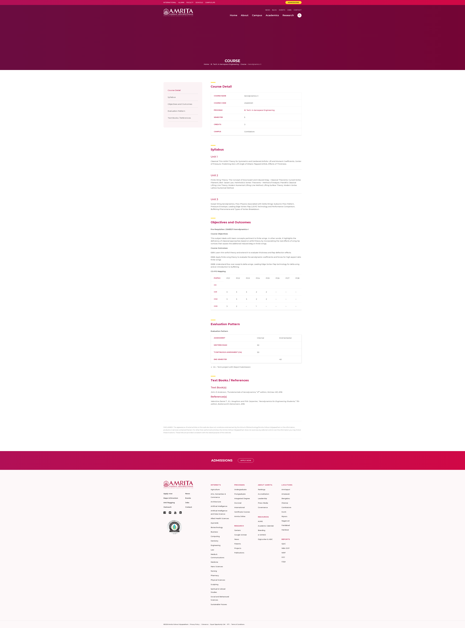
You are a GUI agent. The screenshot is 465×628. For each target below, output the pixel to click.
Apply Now (245, 460)
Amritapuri (286, 489)
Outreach (167, 507)
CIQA (284, 562)
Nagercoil (285, 521)
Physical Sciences (218, 580)
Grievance (204, 624)
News (267, 10)
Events (282, 10)
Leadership (262, 498)
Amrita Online (239, 516)
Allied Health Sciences (220, 518)
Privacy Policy (194, 624)
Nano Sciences (217, 566)
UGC (283, 557)
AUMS (260, 521)
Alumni (181, 2)
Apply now (167, 494)
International (169, 2)
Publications (239, 553)
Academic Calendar (266, 526)
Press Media (263, 503)
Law (212, 550)
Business (214, 532)
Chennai (285, 503)
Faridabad (286, 525)
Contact (298, 10)
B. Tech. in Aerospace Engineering (225, 64)
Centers (237, 530)
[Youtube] (175, 512)
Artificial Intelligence (219, 506)
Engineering (215, 545)
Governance (263, 507)
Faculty (189, 2)
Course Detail (174, 90)
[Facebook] (164, 512)
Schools (199, 2)
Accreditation (263, 494)
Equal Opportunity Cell (217, 624)
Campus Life (210, 2)
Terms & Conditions (237, 624)
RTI (228, 624)
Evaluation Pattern (176, 111)
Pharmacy (215, 575)
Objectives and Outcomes (180, 104)
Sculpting (214, 584)
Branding (261, 530)
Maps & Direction (170, 498)
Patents (237, 544)
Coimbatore (286, 507)
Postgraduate (240, 494)
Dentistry (214, 541)
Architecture (216, 502)
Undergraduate (240, 489)
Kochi (284, 512)
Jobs (289, 10)
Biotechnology (217, 527)
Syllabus (172, 97)
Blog (274, 10)
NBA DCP (286, 548)
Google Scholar (240, 535)
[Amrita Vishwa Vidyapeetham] (178, 12)
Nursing (214, 571)
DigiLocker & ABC (265, 539)
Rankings (261, 489)
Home (206, 64)
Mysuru (284, 516)
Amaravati (286, 494)
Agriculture (215, 489)
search (299, 15)
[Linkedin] (180, 512)
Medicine (214, 562)
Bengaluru (286, 498)
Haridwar (285, 530)
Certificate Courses (242, 512)
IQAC (284, 544)
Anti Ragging (169, 503)
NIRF (284, 553)
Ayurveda (214, 523)
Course (243, 64)
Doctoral (237, 503)
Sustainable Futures (219, 604)
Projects (237, 548)
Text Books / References (179, 118)
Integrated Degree (242, 498)
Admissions (293, 2)
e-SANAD (262, 535)
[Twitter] (170, 512)
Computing (215, 536)
